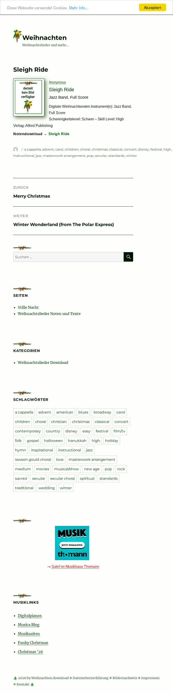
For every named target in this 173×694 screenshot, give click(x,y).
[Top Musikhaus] (73, 543)
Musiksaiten (29, 633)
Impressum (150, 678)
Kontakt (23, 684)
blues (83, 412)
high (167, 149)
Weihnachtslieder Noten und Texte (49, 313)
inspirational (42, 450)
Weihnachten (44, 37)
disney (143, 149)
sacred (21, 478)
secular (101, 156)
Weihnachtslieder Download (43, 362)
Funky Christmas (33, 642)
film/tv (119, 431)
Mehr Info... (79, 7)
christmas (100, 149)
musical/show (66, 469)
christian (59, 422)
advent (48, 149)
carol (59, 149)
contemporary (28, 431)
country (53, 431)
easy (86, 431)
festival (156, 149)
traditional (24, 488)
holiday (111, 440)
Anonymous (57, 82)
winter (131, 156)
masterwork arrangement (64, 156)
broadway (102, 412)
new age (92, 469)
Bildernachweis (125, 678)
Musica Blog (28, 624)
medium (23, 469)
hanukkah (77, 440)
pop (90, 156)
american (64, 412)
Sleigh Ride (59, 134)
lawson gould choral (33, 459)
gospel (33, 440)
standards (116, 156)
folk (18, 440)
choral (85, 149)
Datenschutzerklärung (91, 678)
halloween (53, 440)
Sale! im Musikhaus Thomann (75, 566)
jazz (38, 156)
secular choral (62, 478)
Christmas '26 (30, 651)
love (60, 459)
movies (42, 469)
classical (115, 149)
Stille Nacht (28, 307)
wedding (47, 488)
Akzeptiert (152, 7)
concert (130, 149)
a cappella (32, 149)
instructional (23, 156)
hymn (20, 450)
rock (121, 469)
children (72, 149)
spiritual (87, 478)
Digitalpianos (30, 615)
